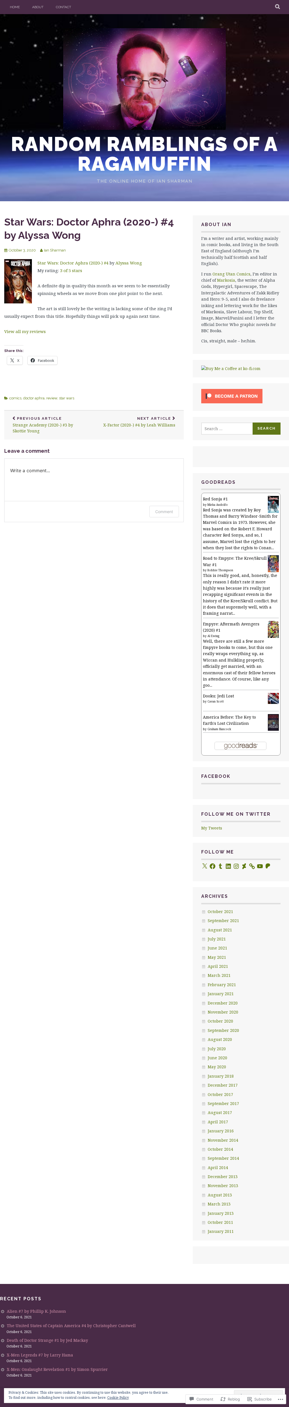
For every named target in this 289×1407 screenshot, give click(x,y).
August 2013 (220, 1195)
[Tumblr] (220, 866)
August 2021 (220, 930)
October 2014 (220, 1149)
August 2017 (220, 1112)
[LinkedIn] (228, 866)
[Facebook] (212, 866)
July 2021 (217, 939)
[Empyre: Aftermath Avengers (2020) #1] (273, 636)
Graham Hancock (219, 729)
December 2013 (223, 1176)
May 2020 (217, 1066)
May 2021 (217, 957)
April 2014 (218, 1167)
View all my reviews (25, 331)
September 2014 (223, 1158)
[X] (204, 866)
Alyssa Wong (128, 263)
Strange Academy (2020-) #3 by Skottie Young (43, 425)
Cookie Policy (118, 1397)
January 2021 (221, 993)
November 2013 (223, 1185)
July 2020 (217, 1048)
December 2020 (223, 1003)
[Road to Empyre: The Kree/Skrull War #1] (273, 570)
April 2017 (218, 1121)
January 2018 (221, 1076)
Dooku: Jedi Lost (218, 696)
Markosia (226, 280)
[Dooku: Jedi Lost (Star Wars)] (273, 702)
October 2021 (220, 911)
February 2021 (222, 984)
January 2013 (221, 1213)
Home (15, 7)
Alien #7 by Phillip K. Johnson (36, 1311)
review (51, 398)
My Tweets (211, 828)
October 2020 (220, 1021)
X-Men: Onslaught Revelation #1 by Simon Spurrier (57, 1369)
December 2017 (223, 1085)
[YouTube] (260, 866)
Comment (164, 511)
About (37, 7)
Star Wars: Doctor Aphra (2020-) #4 (73, 263)
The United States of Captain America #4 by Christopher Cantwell (71, 1325)
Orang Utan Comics (231, 274)
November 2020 (223, 1012)
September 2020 (223, 1030)
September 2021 (223, 920)
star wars (66, 398)
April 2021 (218, 966)
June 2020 (217, 1057)
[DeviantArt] (244, 866)
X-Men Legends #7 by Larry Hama (40, 1355)
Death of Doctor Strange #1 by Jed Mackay (47, 1340)
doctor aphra (34, 398)
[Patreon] (267, 866)
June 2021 (217, 948)
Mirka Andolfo (217, 505)
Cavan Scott (215, 701)
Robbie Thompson (220, 570)
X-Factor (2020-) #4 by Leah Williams (139, 422)
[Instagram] (236, 866)
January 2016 (221, 1131)
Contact (63, 7)
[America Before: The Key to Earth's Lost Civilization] (273, 729)
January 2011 (221, 1231)
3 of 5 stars (71, 270)
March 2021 (219, 975)
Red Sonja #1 (215, 499)
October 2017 (220, 1094)
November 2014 (223, 1140)
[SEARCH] (278, 7)
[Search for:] (227, 428)
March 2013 (219, 1204)
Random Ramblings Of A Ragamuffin (144, 153)
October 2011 (220, 1222)
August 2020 (220, 1039)
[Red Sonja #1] (273, 511)
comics (15, 398)
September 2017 (223, 1103)
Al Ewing (213, 636)
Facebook (216, 776)
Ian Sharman (55, 250)
